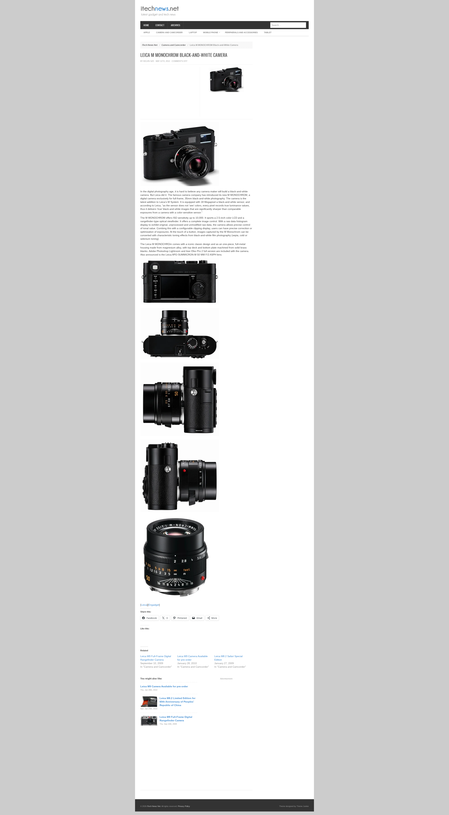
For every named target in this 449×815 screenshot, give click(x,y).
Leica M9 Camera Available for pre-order (164, 686)
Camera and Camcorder (169, 32)
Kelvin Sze (148, 61)
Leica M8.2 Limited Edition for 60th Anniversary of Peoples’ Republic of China (177, 702)
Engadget (153, 604)
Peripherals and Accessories (241, 32)
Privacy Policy (184, 806)
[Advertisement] (245, 10)
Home (146, 25)
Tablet (268, 32)
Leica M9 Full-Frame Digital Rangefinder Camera (176, 719)
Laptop (193, 32)
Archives (175, 25)
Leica (144, 604)
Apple (146, 32)
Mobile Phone (209, 33)
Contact (159, 25)
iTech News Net (150, 45)
